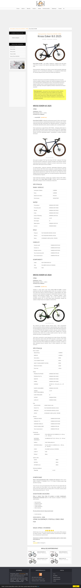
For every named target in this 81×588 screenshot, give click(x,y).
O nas (54, 573)
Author (34, 8)
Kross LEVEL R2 (62, 558)
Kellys (23, 8)
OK (76, 586)
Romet (39, 8)
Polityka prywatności (56, 579)
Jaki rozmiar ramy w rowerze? (37, 577)
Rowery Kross (12, 46)
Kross (18, 8)
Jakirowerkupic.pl (22, 573)
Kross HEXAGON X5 (63, 551)
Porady (60, 8)
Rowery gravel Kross (42, 34)
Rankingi (54, 8)
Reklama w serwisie (56, 577)
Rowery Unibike (13, 53)
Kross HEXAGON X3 (41, 551)
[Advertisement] (40, 18)
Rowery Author (12, 51)
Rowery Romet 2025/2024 (14, 56)
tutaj (38, 586)
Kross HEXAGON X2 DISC (42, 558)
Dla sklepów (55, 575)
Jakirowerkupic (49, 39)
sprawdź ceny (44, 117)
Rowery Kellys (12, 49)
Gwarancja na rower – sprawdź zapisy (38, 580)
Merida (28, 8)
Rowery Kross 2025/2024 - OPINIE (22, 28)
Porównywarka (46, 8)
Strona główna (12, 28)
